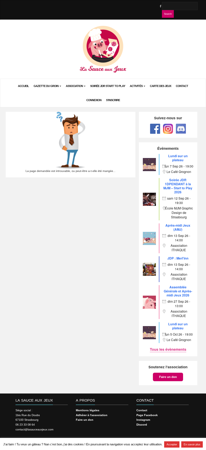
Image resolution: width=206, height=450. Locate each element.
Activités (136, 86)
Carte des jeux (160, 86)
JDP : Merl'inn (177, 258)
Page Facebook (147, 415)
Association (74, 86)
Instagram (143, 419)
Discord (141, 424)
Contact (182, 86)
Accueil (23, 86)
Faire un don (168, 377)
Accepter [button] (172, 444)
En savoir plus (192, 444)
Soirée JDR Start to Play (107, 86)
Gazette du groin (46, 86)
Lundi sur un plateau (178, 158)
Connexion (93, 100)
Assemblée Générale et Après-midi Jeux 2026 (178, 291)
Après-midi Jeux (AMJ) (177, 227)
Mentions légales (87, 410)
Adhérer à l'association (91, 415)
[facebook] (160, 6)
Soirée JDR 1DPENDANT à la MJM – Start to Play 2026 (177, 186)
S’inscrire (113, 100)
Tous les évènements (168, 349)
